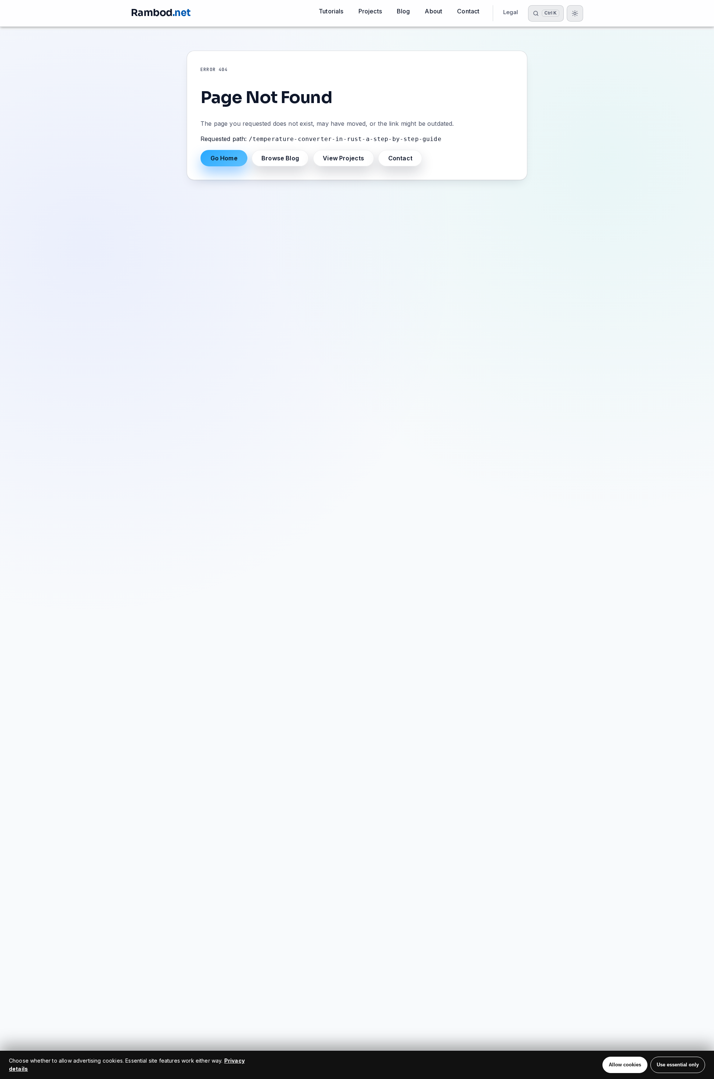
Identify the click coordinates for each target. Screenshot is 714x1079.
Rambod (161, 13)
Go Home (224, 158)
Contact (468, 11)
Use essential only (678, 1064)
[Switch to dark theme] (575, 13)
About (433, 11)
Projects (370, 11)
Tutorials (331, 11)
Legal (510, 12)
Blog (403, 11)
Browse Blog (280, 158)
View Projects (343, 158)
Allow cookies (625, 1064)
